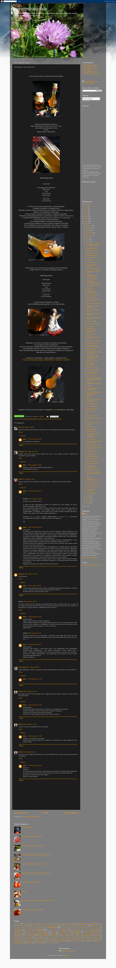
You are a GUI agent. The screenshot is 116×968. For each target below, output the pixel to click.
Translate (96, 101)
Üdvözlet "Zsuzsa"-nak (92, 479)
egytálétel (40, 928)
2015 (86, 216)
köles (99, 934)
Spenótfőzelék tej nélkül (92, 369)
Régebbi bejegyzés (70, 813)
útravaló (73, 941)
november (89, 228)
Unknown (21, 574)
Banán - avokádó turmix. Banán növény (93, 372)
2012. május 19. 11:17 (35, 491)
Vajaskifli (23, 891)
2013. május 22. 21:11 (35, 644)
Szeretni (88, 420)
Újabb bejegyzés (20, 813)
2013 (86, 221)
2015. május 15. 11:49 (35, 765)
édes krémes (95, 925)
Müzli (87, 413)
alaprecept (65, 923)
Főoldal (45, 813)
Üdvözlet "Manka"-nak (92, 463)
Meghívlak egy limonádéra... (94, 418)
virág (92, 941)
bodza (21, 419)
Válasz (20, 432)
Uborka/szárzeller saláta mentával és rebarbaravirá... (92, 435)
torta (48, 941)
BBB (94, 923)
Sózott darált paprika (27, 827)
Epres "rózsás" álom (91, 297)
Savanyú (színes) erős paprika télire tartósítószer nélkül (37, 900)
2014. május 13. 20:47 (32, 667)
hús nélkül (44, 932)
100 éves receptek (44, 923)
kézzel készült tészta (64, 934)
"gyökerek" (17, 923)
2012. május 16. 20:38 (27, 427)
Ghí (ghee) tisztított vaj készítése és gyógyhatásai (35, 854)
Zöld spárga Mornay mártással (91, 265)
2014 (86, 218)
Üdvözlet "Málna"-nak (92, 403)
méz (45, 937)
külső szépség (31, 935)
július (87, 237)
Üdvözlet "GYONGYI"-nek (93, 268)
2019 (86, 206)
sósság (75, 939)
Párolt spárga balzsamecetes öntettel (93, 382)
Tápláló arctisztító (91, 411)
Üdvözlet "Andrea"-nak (92, 469)
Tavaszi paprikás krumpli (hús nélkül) (93, 285)
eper (63, 928)
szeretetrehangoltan (30, 8)
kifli (74, 934)
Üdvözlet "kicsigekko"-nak (93, 445)
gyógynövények (75, 930)
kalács (68, 932)
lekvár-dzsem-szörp (55, 419)
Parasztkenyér (90, 253)
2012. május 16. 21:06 (35, 465)
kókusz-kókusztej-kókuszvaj (87, 934)
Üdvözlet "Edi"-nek (91, 334)
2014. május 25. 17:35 (35, 736)
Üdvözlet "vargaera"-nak (93, 429)
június (88, 239)
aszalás (83, 923)
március (88, 498)
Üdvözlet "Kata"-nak (91, 484)
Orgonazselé (89, 477)
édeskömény (17, 928)
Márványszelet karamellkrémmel (91, 466)
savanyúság (68, 939)
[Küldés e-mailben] (51, 416)
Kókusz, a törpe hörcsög (93, 323)
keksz (26, 934)
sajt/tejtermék (41, 939)
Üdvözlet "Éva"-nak (91, 415)
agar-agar (53, 923)
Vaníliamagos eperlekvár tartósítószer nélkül (93, 245)
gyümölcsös (95, 930)
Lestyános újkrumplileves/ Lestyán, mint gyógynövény (93, 393)
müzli (55, 937)
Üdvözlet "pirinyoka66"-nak (93, 341)
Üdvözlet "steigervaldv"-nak (93, 303)
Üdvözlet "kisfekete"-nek (92, 482)
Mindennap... (89, 260)
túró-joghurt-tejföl (61, 941)
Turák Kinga (22, 667)
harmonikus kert (18, 932)
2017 (86, 211)
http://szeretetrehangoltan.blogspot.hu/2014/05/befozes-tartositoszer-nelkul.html (46, 360)
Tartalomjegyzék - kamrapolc (90, 68)
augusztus (89, 235)
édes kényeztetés (81, 925)
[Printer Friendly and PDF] (19, 416)
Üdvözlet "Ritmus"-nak (92, 343)
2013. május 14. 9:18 (31, 574)
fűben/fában (33, 419)
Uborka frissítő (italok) (92, 295)
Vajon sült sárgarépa (91, 406)
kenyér (33, 934)
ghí (48, 930)
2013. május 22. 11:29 (34, 633)
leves (63, 935)
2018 (86, 209)
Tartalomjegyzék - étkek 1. (90, 65)
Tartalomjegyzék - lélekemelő (90, 73)
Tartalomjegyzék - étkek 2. (90, 66)
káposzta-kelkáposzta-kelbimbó (93, 932)
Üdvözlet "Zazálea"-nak (92, 456)
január (88, 503)
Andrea (54, 409)
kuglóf (22, 935)
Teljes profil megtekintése (89, 557)
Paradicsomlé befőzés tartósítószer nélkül (33, 864)
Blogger (66, 955)
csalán (41, 925)
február (88, 500)
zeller (36, 942)
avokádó (89, 923)
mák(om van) (87, 935)
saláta (51, 939)
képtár (53, 934)
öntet (85, 937)
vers (86, 941)
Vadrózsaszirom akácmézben (90, 364)
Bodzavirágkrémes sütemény (91, 331)
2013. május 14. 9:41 (35, 585)
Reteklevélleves (90, 328)
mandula (96, 935)
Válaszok (23, 435)
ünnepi (79, 941)
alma (76, 923)
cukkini (34, 925)
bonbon (18, 925)
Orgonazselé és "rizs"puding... (90, 489)
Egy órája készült (90, 349)
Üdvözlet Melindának (92, 493)
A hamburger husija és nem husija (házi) (93, 448)
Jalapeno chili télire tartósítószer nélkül (32, 845)
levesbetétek (72, 935)
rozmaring (25, 939)
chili (28, 925)
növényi (69, 937)
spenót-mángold (85, 939)
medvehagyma (27, 937)
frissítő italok (95, 928)
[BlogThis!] (52, 416)
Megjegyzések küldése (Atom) (30, 816)
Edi (19, 427)
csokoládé (54, 925)
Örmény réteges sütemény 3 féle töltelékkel (94, 442)
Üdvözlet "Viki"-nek (91, 454)
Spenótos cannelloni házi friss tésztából (93, 389)
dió (61, 925)
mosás (49, 937)
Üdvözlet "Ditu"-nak (91, 461)
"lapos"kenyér (35, 923)
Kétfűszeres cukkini (91, 376)
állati (71, 923)
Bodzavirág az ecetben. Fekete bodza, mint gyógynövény (92, 357)
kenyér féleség (43, 934)
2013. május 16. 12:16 (35, 616)
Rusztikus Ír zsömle (91, 321)
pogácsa (16, 939)
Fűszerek (28, 930)
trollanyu (21, 451)
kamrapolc (46, 419)
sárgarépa (58, 939)
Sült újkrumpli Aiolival (92, 257)
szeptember (89, 232)
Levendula (56, 935)
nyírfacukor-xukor (77, 937)
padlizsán (91, 937)
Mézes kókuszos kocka (92, 250)
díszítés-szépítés (69, 925)
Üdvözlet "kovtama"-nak (92, 262)
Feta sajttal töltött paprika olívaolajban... (32, 909)
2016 (86, 214)
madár (79, 935)
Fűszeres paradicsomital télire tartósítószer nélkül (35, 873)
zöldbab (47, 942)
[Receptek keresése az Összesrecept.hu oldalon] (67, 951)
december (89, 225)
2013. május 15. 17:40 (30, 601)
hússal (54, 932)
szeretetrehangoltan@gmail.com (91, 565)
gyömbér (86, 930)
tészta (31, 941)
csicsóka (47, 925)
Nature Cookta (62, 937)
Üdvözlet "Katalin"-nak (92, 361)
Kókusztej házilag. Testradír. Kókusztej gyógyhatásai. (94, 379)
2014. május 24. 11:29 (30, 724)
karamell (19, 934)
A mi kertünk (89, 288)
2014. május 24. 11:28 (30, 691)
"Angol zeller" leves (91, 439)
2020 (86, 204)
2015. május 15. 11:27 (30, 752)
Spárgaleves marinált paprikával (92, 306)
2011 (86, 506)
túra (52, 941)
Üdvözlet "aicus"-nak (91, 458)
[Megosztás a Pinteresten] (58, 416)
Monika (20, 691)
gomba (54, 930)
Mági (24, 439)
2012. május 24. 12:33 (35, 527)
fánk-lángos (80, 928)
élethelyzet (26, 419)
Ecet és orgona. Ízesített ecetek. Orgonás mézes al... (93, 473)
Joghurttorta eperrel (91, 255)
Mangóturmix (89, 386)
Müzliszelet (89, 397)
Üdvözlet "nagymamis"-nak (93, 486)
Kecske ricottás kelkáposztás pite (91, 275)
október (88, 230)
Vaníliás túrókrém (91, 431)
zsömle (53, 942)
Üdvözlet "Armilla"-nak (92, 408)
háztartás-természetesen (33, 932)
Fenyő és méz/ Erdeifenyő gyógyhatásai (93, 400)
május (88, 242)
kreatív (16, 935)
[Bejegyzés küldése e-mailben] (47, 416)
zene (40, 942)
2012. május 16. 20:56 (31, 451)
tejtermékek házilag (19, 941)
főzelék (87, 928)
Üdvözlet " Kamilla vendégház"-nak (91, 291)
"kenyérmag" (26, 923)
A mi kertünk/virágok (91, 278)
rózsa (32, 939)
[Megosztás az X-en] (54, 416)
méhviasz (37, 937)
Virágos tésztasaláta (91, 248)
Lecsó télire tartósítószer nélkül (30, 882)
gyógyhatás (63, 930)
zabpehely (29, 942)
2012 (86, 223)
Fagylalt (71, 928)
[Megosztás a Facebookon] (56, 416)
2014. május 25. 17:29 (35, 679)
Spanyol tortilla (90, 426)
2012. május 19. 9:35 (28, 479)
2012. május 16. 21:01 (35, 439)
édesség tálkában (28, 928)
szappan (96, 939)
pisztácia (98, 937)
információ (62, 932)
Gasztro (40, 419)
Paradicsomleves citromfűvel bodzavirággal (94, 352)
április (88, 496)
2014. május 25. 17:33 (35, 705)
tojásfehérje (39, 941)
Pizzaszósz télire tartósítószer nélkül (31, 836)
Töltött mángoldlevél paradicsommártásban (93, 346)
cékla (23, 925)
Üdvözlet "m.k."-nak (91, 367)
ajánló (59, 923)
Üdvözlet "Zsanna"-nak (92, 451)
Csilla (20, 479)
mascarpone (17, 937)
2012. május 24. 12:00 (35, 499)
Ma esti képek (90, 326)
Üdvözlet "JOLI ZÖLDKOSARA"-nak (92, 281)
